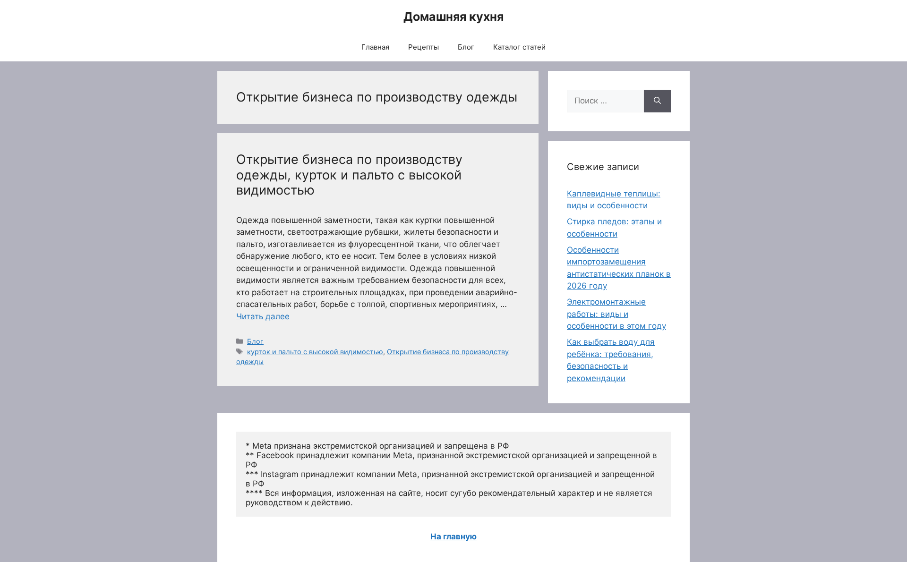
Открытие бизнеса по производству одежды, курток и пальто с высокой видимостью (349, 175)
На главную (453, 536)
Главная (375, 47)
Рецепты (423, 47)
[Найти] (657, 101)
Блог (466, 47)
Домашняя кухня (453, 16)
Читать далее (263, 316)
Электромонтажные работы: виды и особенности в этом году (616, 314)
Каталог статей (519, 47)
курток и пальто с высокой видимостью (315, 352)
